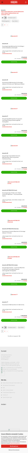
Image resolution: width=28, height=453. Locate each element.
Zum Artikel (14, 61)
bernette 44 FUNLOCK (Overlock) (10, 228)
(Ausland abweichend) (7, 53)
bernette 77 (5, 302)
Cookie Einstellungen (7, 397)
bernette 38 (5, 153)
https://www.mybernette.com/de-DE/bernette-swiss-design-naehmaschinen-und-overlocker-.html (12, 13)
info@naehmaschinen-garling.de (11, 364)
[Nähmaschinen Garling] (14, 2)
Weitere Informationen (14, 450)
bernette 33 (5, 43)
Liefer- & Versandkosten (8, 390)
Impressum (5, 395)
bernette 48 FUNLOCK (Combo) (10, 265)
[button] (2, 17)
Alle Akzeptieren (14, 446)
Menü (2, 2)
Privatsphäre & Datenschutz (9, 392)
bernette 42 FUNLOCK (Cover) (9, 190)
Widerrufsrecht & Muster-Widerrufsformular (12, 383)
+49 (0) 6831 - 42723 (14, 362)
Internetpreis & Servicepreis (9, 385)
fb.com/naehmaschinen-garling (13, 365)
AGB (4, 387)
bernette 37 (5, 116)
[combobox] (12, 17)
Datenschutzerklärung (15, 443)
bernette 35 (5, 80)
